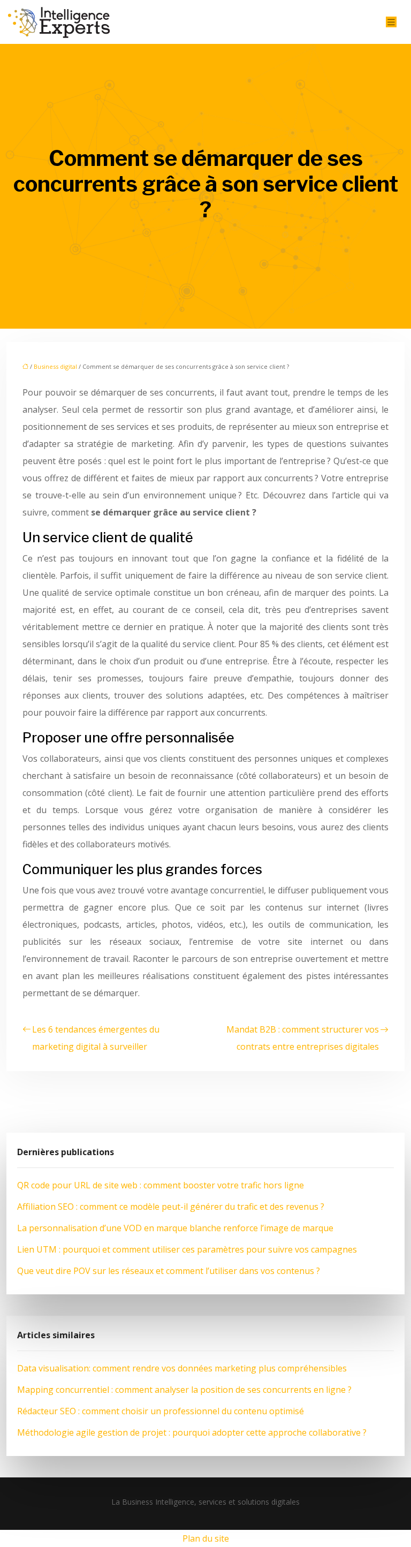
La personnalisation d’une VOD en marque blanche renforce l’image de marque (175, 1228)
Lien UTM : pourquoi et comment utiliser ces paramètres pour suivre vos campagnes (187, 1249)
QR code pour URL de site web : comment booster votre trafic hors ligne (160, 1185)
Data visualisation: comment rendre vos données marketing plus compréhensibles (182, 1368)
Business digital (55, 366)
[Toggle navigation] (391, 22)
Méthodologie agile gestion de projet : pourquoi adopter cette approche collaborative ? (192, 1432)
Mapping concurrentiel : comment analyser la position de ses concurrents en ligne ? (184, 1390)
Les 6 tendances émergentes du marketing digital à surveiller (95, 1037)
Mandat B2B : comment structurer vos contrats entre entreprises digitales (302, 1037)
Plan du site (205, 1538)
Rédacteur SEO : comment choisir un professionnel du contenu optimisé (160, 1411)
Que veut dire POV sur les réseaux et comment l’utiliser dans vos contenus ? (168, 1271)
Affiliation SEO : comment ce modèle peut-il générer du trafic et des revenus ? (170, 1206)
